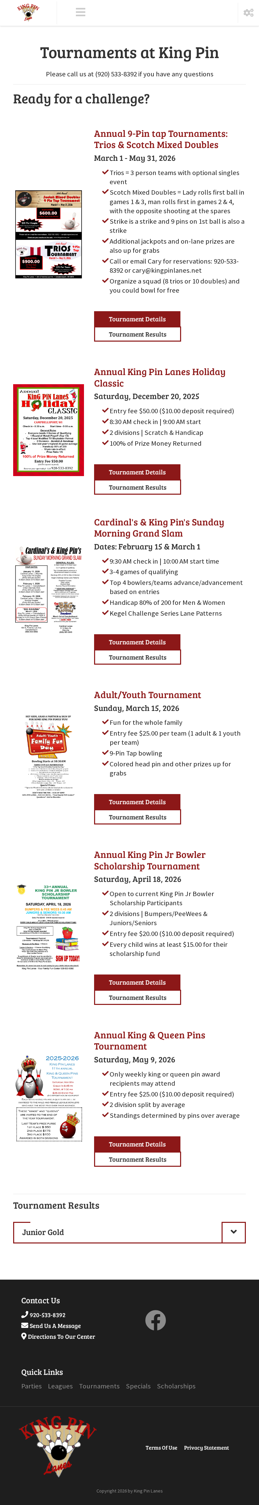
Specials (138, 1386)
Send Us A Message (55, 1326)
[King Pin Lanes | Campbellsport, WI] (28, 13)
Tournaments (99, 1386)
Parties (31, 1386)
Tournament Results (138, 333)
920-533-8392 (47, 1315)
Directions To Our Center (61, 1336)
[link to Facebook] (155, 1326)
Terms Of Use (161, 1447)
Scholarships (176, 1386)
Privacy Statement (206, 1447)
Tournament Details (137, 318)
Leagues (60, 1386)
